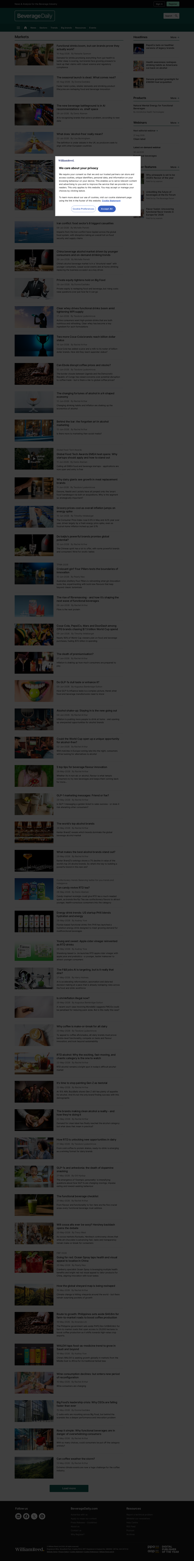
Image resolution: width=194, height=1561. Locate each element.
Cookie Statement (111, 200)
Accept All (107, 208)
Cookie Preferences (83, 208)
